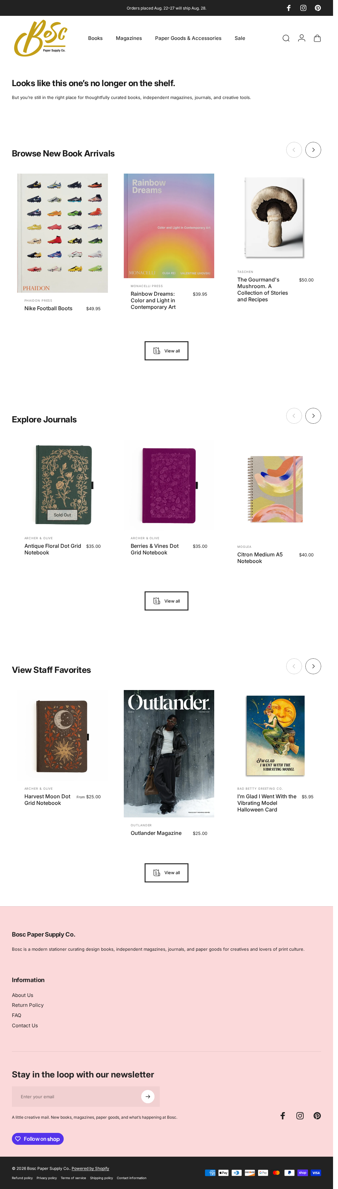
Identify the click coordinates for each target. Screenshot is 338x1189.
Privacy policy (47, 1178)
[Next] (313, 150)
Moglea (244, 547)
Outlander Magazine (156, 832)
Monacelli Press (147, 286)
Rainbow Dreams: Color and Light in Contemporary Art (153, 300)
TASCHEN (245, 272)
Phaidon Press (38, 300)
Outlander (141, 825)
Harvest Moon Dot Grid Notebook (47, 799)
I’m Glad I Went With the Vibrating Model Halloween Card (266, 803)
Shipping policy (101, 1178)
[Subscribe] (147, 1096)
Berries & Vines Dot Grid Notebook (155, 549)
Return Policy (28, 1005)
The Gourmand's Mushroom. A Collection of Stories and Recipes (262, 289)
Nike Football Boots (48, 308)
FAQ (16, 1015)
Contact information (132, 1178)
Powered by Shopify (90, 1168)
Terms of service (73, 1178)
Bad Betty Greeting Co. (260, 788)
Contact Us (25, 1026)
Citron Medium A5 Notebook (260, 558)
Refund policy (22, 1178)
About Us (22, 995)
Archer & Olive (38, 538)
